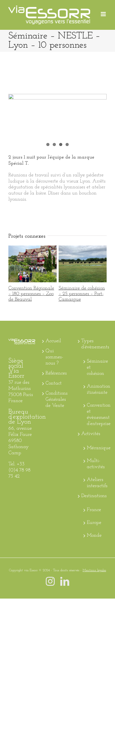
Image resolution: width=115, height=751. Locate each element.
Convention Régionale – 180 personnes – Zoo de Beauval (31, 264)
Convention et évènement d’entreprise (95, 414)
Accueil (53, 341)
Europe (94, 522)
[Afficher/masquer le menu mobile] (104, 14)
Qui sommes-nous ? (54, 357)
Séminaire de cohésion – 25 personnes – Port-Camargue (81, 264)
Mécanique (95, 448)
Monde (94, 535)
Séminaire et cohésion (95, 367)
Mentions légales (94, 570)
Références (56, 373)
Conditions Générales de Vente (56, 399)
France (94, 509)
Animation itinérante (95, 389)
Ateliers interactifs (95, 482)
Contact (53, 383)
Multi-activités (95, 464)
